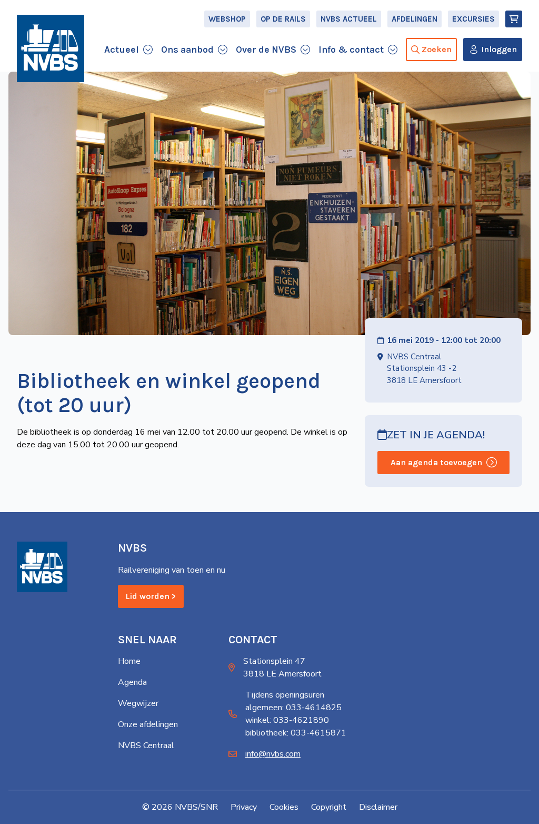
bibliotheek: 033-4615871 (295, 733)
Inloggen (499, 49)
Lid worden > (150, 596)
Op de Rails (283, 19)
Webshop (227, 19)
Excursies (473, 19)
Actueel (121, 49)
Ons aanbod (187, 49)
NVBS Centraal (146, 745)
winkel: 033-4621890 (287, 720)
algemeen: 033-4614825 (293, 707)
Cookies (284, 807)
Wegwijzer (138, 703)
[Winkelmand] (513, 19)
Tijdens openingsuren (284, 695)
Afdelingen (414, 19)
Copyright (328, 807)
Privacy (244, 807)
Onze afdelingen (148, 724)
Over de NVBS (266, 49)
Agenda (132, 682)
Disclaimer (378, 807)
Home (129, 661)
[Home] (50, 48)
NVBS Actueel (349, 19)
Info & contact (351, 49)
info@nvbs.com (273, 754)
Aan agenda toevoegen (436, 462)
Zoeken (437, 49)
